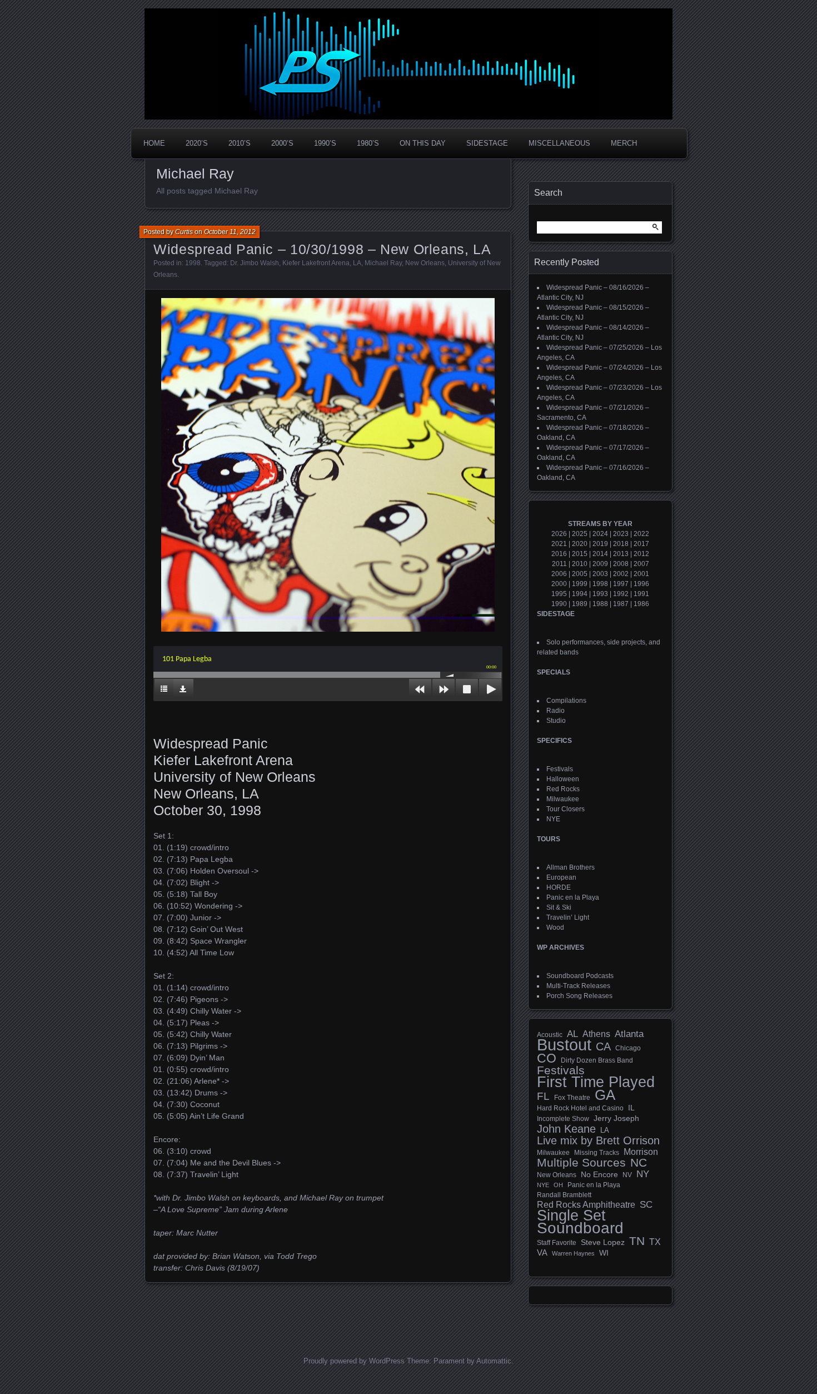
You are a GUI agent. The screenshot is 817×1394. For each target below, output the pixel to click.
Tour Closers (565, 809)
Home (154, 143)
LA (357, 263)
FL (543, 1097)
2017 (641, 544)
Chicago (628, 1047)
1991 (641, 594)
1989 (579, 604)
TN (637, 1241)
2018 (621, 544)
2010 (579, 564)
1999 (579, 584)
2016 (559, 554)
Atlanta (629, 1034)
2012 (641, 554)
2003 (600, 574)
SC (646, 1205)
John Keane (566, 1129)
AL (572, 1034)
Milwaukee (562, 799)
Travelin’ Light (567, 917)
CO (546, 1058)
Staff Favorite (556, 1242)
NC (638, 1163)
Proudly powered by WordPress (354, 1361)
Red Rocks (563, 789)
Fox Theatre (572, 1098)
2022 (641, 534)
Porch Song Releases (579, 996)
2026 (559, 534)
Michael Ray (383, 263)
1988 (600, 604)
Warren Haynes (573, 1253)
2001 (641, 574)
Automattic (493, 1361)
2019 (600, 544)
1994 (579, 594)
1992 (621, 594)
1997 (621, 584)
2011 (559, 564)
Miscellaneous (559, 143)
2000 (559, 584)
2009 (600, 564)
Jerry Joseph (616, 1118)
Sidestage (487, 143)
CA (603, 1046)
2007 (641, 564)
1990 (559, 604)
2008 (621, 564)
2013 (621, 554)
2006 (559, 574)
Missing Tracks (596, 1153)
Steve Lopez (603, 1242)
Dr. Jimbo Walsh (254, 263)
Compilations (566, 701)
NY (642, 1174)
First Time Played (596, 1082)
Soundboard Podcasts (580, 976)
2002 (621, 574)
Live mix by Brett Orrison (598, 1140)
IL (631, 1107)
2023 (621, 534)
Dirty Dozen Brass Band (597, 1060)
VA (542, 1252)
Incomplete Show (563, 1119)
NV (627, 1175)
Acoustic (549, 1034)
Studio (556, 721)
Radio (555, 711)
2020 (579, 544)
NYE (553, 819)
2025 (579, 534)
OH (558, 1185)
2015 (579, 554)
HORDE (558, 887)
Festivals (559, 769)
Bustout (564, 1045)
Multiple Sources (581, 1163)
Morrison (641, 1152)
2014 (600, 554)
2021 (559, 544)
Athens (596, 1034)
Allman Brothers (570, 867)
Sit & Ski (558, 907)
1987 (621, 604)
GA (605, 1095)
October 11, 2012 (230, 232)
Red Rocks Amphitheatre (586, 1204)
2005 (579, 574)
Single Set (571, 1216)
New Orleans (425, 263)
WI (604, 1252)
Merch (624, 143)
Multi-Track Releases (578, 986)
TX (655, 1242)
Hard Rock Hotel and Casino (580, 1108)
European (561, 877)
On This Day (423, 143)
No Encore (599, 1174)
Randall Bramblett (564, 1194)
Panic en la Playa (572, 897)
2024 (600, 534)
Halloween (562, 779)
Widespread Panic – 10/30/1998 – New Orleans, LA (322, 249)
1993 (600, 594)
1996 (641, 584)
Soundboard (580, 1228)
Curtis (184, 232)
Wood (555, 927)
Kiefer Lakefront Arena (316, 263)
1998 (193, 263)
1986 (641, 604)
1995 (559, 594)
